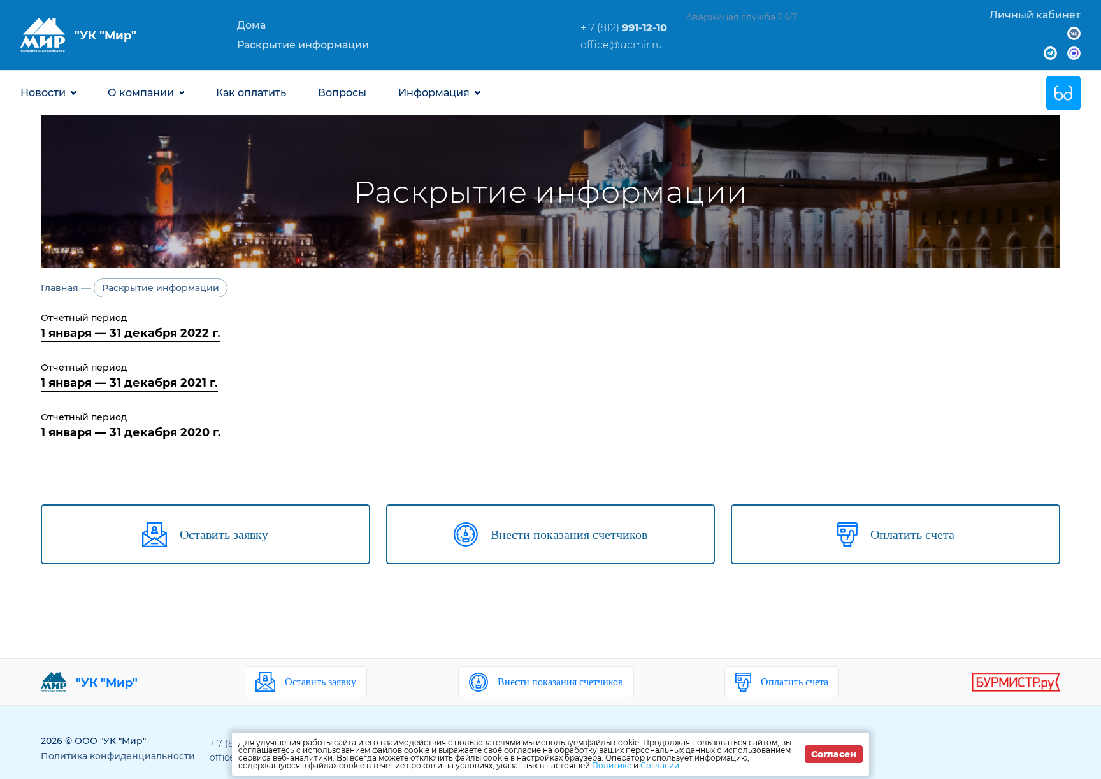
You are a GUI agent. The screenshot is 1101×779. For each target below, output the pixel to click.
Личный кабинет (1035, 15)
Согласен (833, 754)
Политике (611, 765)
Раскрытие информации (303, 45)
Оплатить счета (794, 682)
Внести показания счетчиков (560, 682)
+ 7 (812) (623, 28)
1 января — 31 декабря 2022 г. (130, 333)
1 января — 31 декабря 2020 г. (131, 432)
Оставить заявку (320, 682)
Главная (59, 288)
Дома (251, 25)
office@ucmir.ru (621, 45)
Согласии (659, 765)
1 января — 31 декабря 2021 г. (129, 383)
